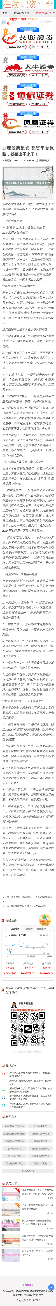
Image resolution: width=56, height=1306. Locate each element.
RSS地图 (28, 1294)
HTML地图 (38, 1294)
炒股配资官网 (40, 1140)
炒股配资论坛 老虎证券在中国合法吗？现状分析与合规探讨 (30, 1105)
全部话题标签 (28, 1170)
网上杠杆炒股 (14, 1155)
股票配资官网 (21, 13)
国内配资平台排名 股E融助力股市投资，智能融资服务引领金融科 (30, 1090)
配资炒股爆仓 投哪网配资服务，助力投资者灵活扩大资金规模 (30, 1098)
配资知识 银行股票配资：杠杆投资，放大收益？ (30, 1082)
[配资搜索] (50, 4)
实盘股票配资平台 (40, 1155)
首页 (4, 13)
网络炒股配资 (40, 1163)
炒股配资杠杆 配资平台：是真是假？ (29, 905)
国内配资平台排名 (14, 1163)
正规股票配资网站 (40, 1133)
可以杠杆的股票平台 (14, 1140)
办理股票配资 (42, 160)
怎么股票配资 (40, 1126)
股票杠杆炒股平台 (40, 1148)
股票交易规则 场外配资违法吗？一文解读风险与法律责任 (30, 1074)
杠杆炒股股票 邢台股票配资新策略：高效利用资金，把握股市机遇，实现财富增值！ (28, 423)
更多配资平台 (46, 21)
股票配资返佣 (14, 1148)
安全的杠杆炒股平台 (14, 1126)
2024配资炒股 (11, 530)
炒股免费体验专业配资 (14, 1133)
